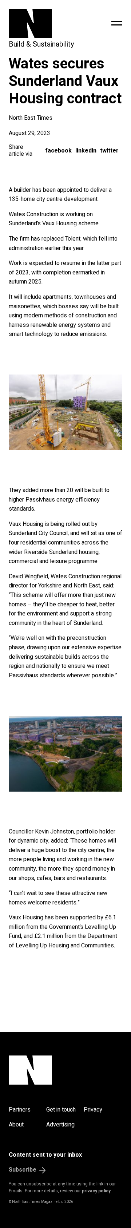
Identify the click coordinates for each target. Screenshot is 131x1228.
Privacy (93, 1109)
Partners (20, 1109)
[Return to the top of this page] (65, 1070)
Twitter (109, 150)
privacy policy (96, 1191)
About (16, 1124)
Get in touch (61, 1109)
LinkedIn (85, 150)
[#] (116, 23)
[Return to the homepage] (45, 23)
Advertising (60, 1124)
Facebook (58, 150)
